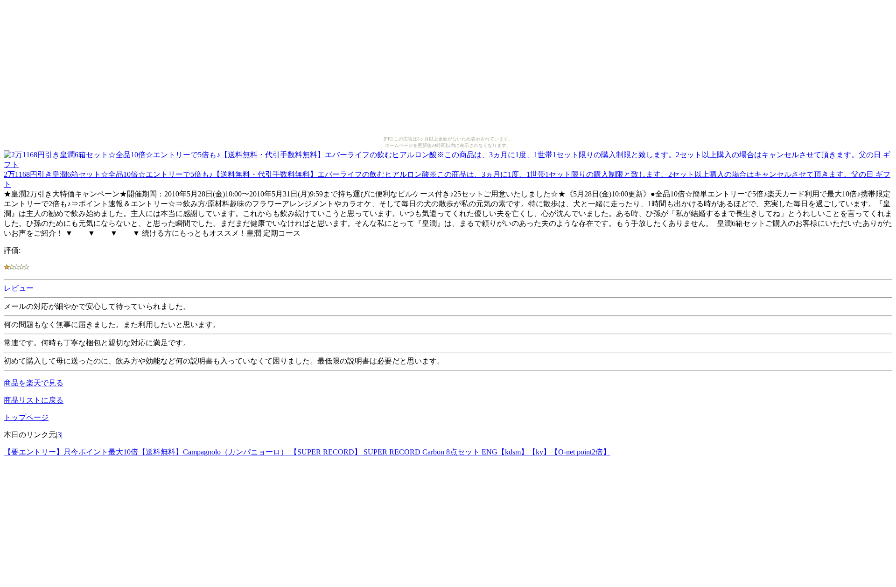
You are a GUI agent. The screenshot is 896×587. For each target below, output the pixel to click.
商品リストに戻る (33, 400)
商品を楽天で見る (33, 383)
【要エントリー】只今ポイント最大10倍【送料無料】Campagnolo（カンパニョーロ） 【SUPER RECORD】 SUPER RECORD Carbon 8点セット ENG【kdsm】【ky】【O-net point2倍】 (307, 452)
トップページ (26, 417)
